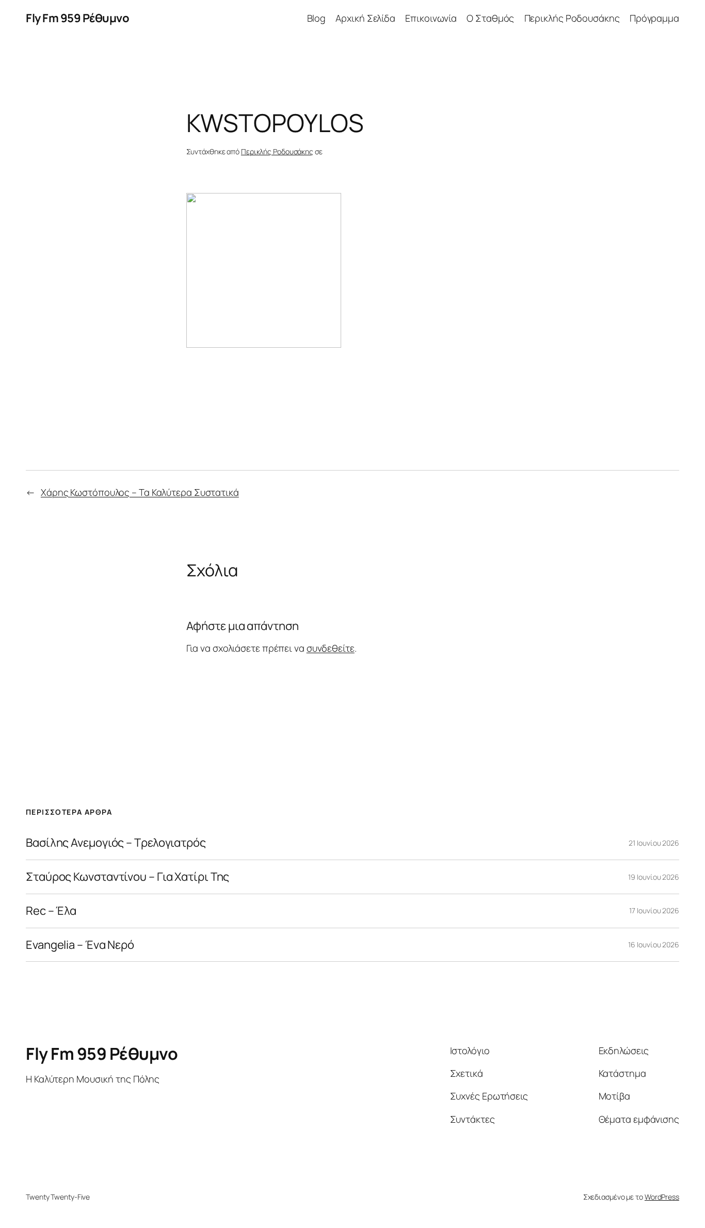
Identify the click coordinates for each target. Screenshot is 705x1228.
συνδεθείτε (331, 648)
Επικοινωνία (431, 18)
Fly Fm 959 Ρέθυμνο (77, 18)
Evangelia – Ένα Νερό (80, 945)
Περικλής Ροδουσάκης (572, 18)
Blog (316, 18)
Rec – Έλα (51, 910)
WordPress (662, 1197)
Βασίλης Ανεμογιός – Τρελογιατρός (116, 842)
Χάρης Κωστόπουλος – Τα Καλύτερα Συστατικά (140, 492)
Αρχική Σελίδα (365, 18)
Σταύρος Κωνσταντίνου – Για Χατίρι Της (127, 876)
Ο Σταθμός (490, 18)
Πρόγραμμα (654, 18)
